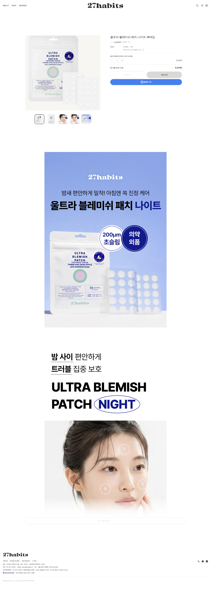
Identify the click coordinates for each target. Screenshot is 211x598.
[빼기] (112, 60)
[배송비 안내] (143, 50)
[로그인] (201, 5)
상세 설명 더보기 (104, 521)
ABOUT (6, 5)
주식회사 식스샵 (63, 570)
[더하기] (122, 60)
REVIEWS (23, 5)
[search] (197, 5)
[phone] (198, 561)
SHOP (14, 5)
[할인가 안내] (129, 42)
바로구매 (164, 75)
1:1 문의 (34, 561)
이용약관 (5, 561)
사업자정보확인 (25, 561)
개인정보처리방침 (14, 561)
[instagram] (207, 561)
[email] (202, 561)
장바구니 (128, 75)
